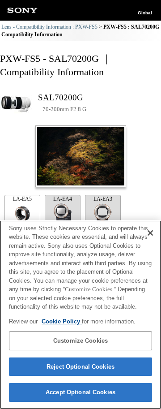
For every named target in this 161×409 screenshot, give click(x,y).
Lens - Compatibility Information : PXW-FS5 (49, 27)
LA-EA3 (102, 199)
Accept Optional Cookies (80, 392)
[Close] (150, 233)
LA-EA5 (22, 199)
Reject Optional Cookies (80, 366)
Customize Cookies (80, 340)
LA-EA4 (62, 199)
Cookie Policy (62, 321)
